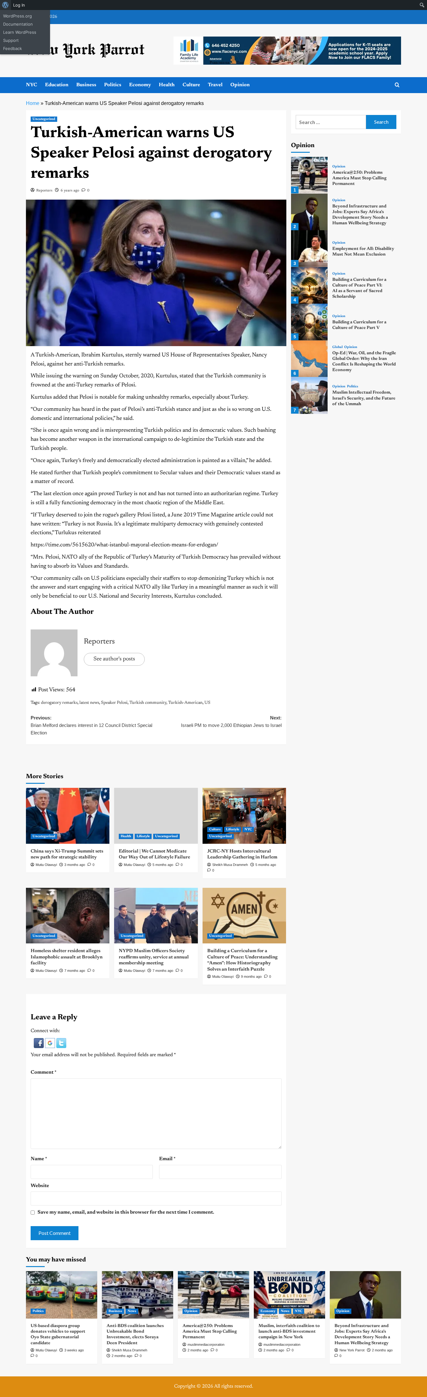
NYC (31, 84)
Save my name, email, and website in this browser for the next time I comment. (126, 1212)
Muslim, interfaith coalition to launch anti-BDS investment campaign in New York (289, 1332)
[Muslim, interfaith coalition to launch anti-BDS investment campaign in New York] (289, 1295)
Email (167, 1158)
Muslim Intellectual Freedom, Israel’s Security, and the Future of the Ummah (363, 398)
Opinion (240, 84)
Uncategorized (44, 119)
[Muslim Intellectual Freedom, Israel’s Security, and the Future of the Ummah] (309, 395)
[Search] (397, 85)
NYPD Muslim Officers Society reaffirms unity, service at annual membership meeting (154, 957)
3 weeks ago (74, 1350)
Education (56, 84)
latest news (89, 703)
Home (32, 103)
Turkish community (147, 703)
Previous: (91, 725)
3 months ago (74, 865)
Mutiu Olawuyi (46, 865)
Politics (112, 84)
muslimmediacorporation (206, 1344)
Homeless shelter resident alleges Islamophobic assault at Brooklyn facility (67, 957)
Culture (191, 84)
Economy (140, 84)
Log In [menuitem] (19, 4)
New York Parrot (351, 1350)
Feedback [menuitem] (12, 48)
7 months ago (74, 970)
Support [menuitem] (11, 40)
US (207, 703)
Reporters (44, 190)
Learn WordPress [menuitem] (19, 32)
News (132, 1311)
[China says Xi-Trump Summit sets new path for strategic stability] (67, 815)
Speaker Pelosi (114, 703)
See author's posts (114, 659)
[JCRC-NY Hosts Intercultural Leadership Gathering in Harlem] (244, 815)
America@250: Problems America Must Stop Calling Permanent (359, 178)
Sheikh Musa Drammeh (230, 865)
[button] (39, 1043)
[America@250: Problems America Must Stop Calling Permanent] (309, 175)
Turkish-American (185, 703)
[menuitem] (5, 5)
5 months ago (163, 865)
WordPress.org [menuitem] (17, 15)
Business (86, 84)
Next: (231, 721)
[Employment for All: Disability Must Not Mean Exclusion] (309, 248)
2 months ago (122, 1356)
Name (39, 1158)
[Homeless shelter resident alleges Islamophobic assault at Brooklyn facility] (67, 915)
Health (167, 84)
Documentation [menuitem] (18, 24)
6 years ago (70, 190)
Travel (215, 84)
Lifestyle (143, 836)
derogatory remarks (59, 703)
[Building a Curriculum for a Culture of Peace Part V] (309, 322)
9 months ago (251, 976)
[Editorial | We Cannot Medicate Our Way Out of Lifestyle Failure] (156, 815)
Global (337, 347)
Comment (44, 1072)
